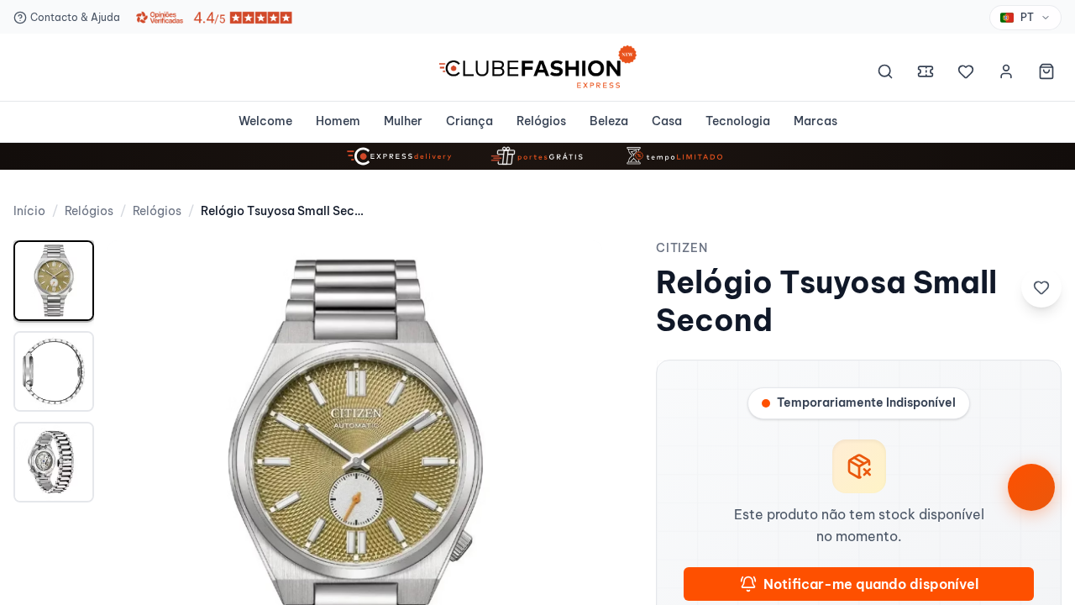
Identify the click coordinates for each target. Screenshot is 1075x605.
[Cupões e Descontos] (925, 74)
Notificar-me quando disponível (870, 584)
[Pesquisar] (885, 74)
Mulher (403, 121)
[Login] (1006, 74)
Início (29, 210)
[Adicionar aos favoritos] (1041, 287)
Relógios (541, 121)
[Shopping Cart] (1046, 74)
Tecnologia (737, 121)
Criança (469, 121)
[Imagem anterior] (138, 488)
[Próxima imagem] (572, 488)
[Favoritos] (966, 74)
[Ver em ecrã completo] (572, 270)
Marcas (815, 121)
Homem (338, 121)
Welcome (265, 121)
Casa (667, 121)
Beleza (609, 121)
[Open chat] (1031, 487)
